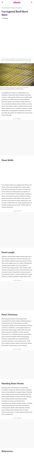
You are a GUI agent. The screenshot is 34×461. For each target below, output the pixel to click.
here (30, 60)
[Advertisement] (17, 38)
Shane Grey (5, 18)
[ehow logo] (17, 2)
